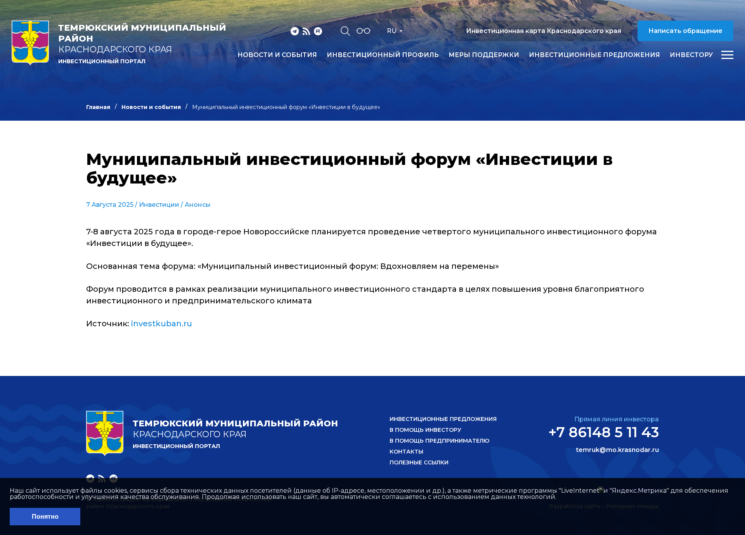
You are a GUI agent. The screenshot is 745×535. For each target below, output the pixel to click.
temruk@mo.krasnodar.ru (617, 450)
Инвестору (691, 55)
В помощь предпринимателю (439, 440)
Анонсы (198, 204)
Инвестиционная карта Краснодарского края (543, 31)
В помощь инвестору (425, 429)
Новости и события (277, 55)
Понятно (45, 516)
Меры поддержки (484, 55)
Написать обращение (685, 31)
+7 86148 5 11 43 (603, 432)
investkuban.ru (161, 323)
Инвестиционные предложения (594, 55)
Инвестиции (159, 204)
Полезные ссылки (419, 462)
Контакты (406, 451)
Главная (98, 107)
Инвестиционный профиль (383, 55)
